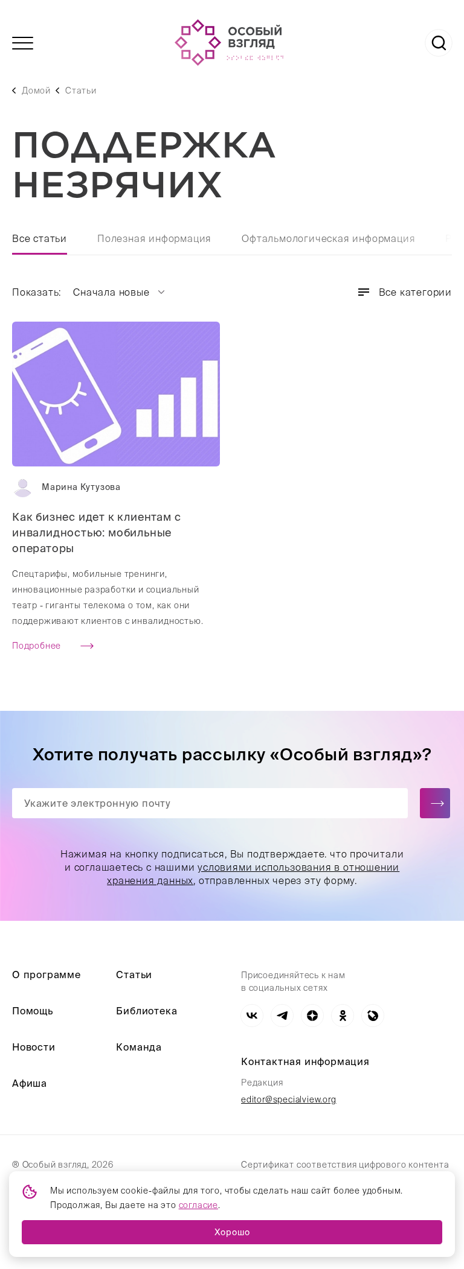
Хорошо (232, 1232)
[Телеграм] (282, 1015)
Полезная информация (154, 238)
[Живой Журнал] (373, 1015)
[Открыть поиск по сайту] (438, 43)
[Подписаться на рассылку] (435, 803)
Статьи (81, 90)
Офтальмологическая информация (328, 238)
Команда (139, 1047)
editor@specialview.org (289, 1099)
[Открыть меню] (22, 43)
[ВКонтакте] (252, 1015)
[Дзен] (312, 1015)
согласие (198, 1205)
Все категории (415, 292)
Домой (36, 90)
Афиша (29, 1083)
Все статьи (39, 238)
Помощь (32, 1010)
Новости (34, 1047)
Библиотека (146, 1010)
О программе (46, 974)
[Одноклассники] (342, 1015)
